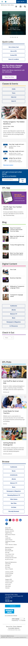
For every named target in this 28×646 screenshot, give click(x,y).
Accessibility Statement (13, 628)
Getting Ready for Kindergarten (9, 444)
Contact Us (12, 605)
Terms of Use (9, 626)
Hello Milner (8, 586)
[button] (2, 1)
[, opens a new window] (9, 613)
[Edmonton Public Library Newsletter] (6, 524)
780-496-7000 (8, 601)
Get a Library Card (9, 554)
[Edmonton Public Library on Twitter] (10, 520)
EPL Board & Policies (10, 534)
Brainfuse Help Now (15, 278)
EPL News (7, 567)
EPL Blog (7, 565)
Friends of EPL (8, 582)
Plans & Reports (9, 569)
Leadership (7, 538)
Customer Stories (9, 581)
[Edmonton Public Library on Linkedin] (20, 520)
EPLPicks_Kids (6, 392)
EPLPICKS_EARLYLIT (7, 453)
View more (8, 165)
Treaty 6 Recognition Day (17, 245)
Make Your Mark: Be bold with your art (17, 237)
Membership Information (11, 557)
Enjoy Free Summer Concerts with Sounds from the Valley (16, 229)
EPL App (7, 552)
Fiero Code (13, 269)
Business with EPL (9, 531)
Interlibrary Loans (9, 555)
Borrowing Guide (9, 550)
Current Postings (9, 573)
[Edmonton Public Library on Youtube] (17, 520)
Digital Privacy (8, 532)
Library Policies (8, 539)
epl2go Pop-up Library (15, 158)
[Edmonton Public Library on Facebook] (6, 520)
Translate (23, 620)
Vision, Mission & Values (11, 544)
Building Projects (9, 529)
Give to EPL (8, 584)
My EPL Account (9, 559)
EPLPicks (5, 423)
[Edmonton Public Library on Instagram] (13, 520)
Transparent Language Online (16, 295)
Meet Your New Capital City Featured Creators (16, 254)
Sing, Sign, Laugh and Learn (16, 144)
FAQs (6, 536)
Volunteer (7, 588)
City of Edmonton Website (11, 615)
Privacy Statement (17, 626)
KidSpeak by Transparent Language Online (17, 287)
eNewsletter (8, 563)
